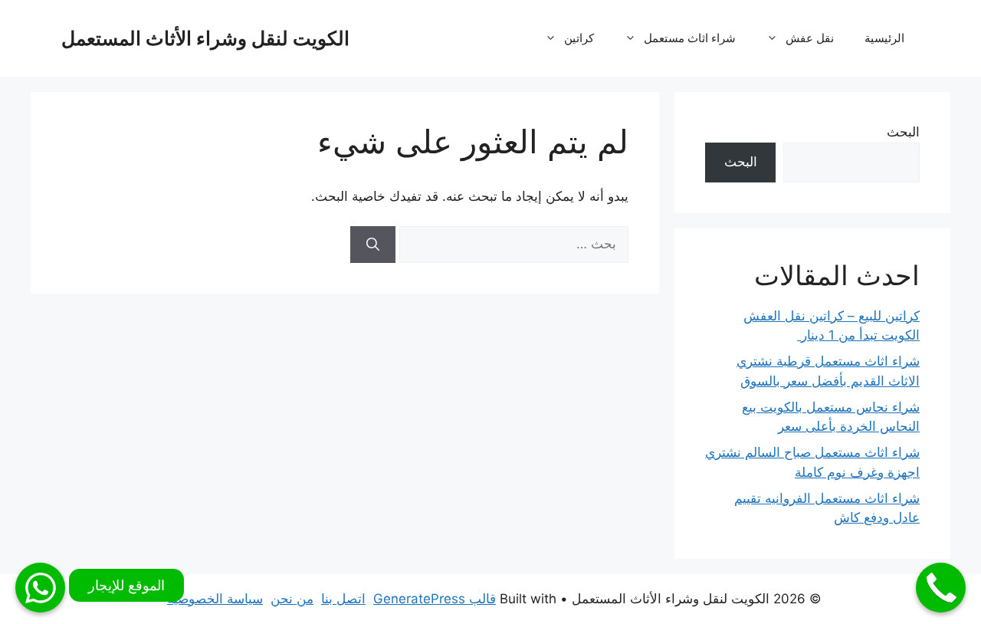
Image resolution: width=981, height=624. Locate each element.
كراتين (579, 38)
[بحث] (372, 244)
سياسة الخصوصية (215, 598)
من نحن (292, 598)
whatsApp (40, 588)
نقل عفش (810, 38)
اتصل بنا (343, 598)
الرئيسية (884, 38)
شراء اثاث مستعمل (690, 38)
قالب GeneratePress (434, 598)
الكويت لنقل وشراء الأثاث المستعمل (205, 38)
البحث (903, 132)
